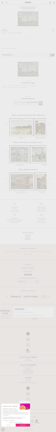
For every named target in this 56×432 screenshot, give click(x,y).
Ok (37, 281)
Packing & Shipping (28, 372)
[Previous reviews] (13, 312)
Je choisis (8, 425)
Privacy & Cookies (28, 430)
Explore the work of (26, 102)
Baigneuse (21, 138)
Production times (28, 370)
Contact (29, 428)
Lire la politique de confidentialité (9, 420)
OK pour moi (23, 425)
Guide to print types (28, 367)
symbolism (31, 85)
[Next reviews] (55, 312)
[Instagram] (27, 275)
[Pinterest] (29, 275)
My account (28, 381)
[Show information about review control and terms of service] (10, 315)
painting (9, 85)
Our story (28, 359)
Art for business (28, 360)
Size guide (28, 368)
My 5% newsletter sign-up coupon (28, 383)
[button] (3, 429)
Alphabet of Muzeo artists (28, 248)
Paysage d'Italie (22, 192)
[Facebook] (25, 275)
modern (17, 85)
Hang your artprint (28, 373)
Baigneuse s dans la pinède (40, 138)
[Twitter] (31, 275)
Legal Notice (28, 426)
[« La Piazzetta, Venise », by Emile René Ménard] (27, 237)
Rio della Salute (42, 192)
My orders (28, 379)
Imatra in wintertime (19, 165)
